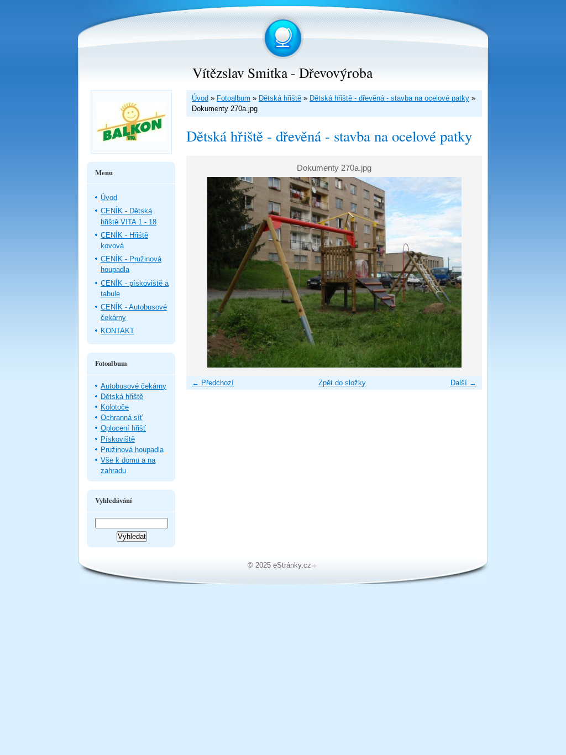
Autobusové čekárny (133, 386)
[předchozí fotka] (204, 272)
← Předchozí (213, 383)
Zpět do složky (342, 383)
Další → (463, 383)
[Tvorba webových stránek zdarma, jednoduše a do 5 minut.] (315, 566)
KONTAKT (117, 331)
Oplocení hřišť (123, 428)
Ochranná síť (122, 417)
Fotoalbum (233, 98)
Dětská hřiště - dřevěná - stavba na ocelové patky (389, 98)
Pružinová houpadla (132, 449)
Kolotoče (115, 407)
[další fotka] (464, 272)
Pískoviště (118, 439)
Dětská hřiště (280, 98)
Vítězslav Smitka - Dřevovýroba (282, 72)
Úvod (200, 98)
